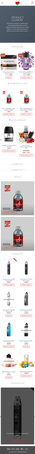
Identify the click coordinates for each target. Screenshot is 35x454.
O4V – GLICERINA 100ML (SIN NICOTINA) (8, 109)
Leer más (9, 77)
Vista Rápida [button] (6, 208)
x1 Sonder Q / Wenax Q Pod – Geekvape (9, 146)
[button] (2, 3)
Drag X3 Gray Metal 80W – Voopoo (26, 310)
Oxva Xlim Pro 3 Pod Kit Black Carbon (26, 280)
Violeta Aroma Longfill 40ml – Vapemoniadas (26, 72)
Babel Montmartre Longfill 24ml (8, 372)
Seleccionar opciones (8, 150)
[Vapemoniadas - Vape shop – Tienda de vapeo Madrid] (17, 3)
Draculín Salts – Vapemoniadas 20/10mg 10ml (26, 147)
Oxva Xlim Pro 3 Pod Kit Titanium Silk (9, 310)
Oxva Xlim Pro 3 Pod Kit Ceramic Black (9, 280)
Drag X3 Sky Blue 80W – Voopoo (9, 341)
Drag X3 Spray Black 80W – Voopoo (26, 341)
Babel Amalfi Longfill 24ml (26, 371)
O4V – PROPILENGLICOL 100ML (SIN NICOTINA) (26, 109)
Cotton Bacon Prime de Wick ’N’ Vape (9, 72)
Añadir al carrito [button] (26, 77)
